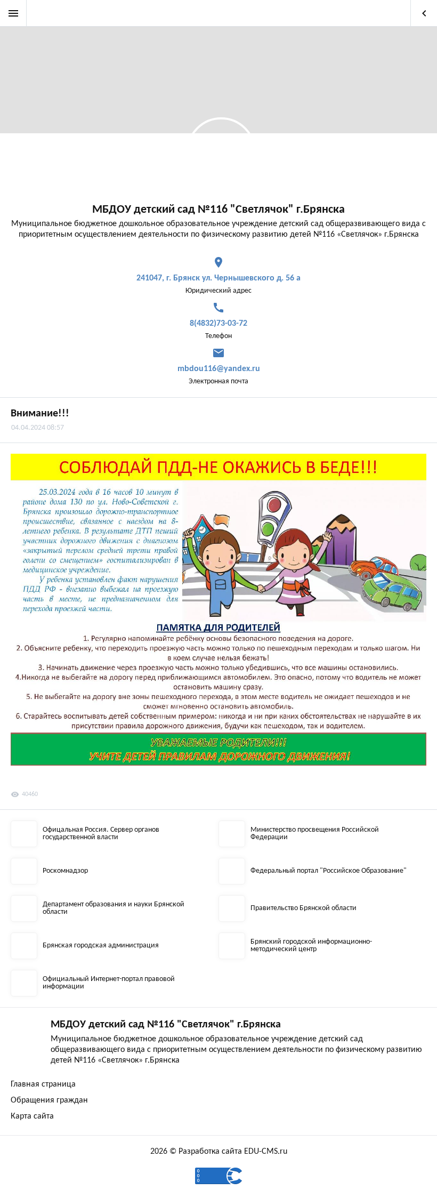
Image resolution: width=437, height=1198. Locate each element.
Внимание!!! (40, 413)
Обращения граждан (49, 1100)
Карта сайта (32, 1116)
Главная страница (43, 1084)
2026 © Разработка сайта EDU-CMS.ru (218, 1151)
